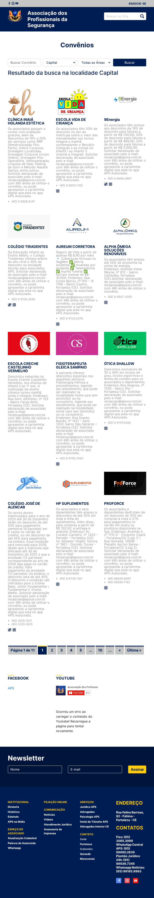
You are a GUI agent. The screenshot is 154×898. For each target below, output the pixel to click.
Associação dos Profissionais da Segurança (47, 19)
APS (11, 688)
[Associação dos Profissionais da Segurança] (15, 16)
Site (106, 184)
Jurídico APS (88, 806)
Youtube (16, 3)
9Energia (112, 119)
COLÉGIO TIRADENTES (28, 246)
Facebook (9, 3)
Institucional (18, 802)
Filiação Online (55, 802)
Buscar (142, 16)
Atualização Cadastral (22, 838)
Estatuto (13, 816)
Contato (86, 834)
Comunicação (54, 809)
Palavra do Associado (22, 843)
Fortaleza (86, 844)
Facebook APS (118, 880)
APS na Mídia (16, 821)
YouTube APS (135, 880)
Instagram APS (127, 880)
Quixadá (85, 854)
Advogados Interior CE (94, 826)
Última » (134, 650)
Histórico (14, 811)
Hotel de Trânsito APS (94, 821)
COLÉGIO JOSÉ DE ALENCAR (24, 505)
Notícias (49, 814)
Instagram (13, 3)
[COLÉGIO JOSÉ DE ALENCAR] (29, 486)
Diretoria (13, 806)
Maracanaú (87, 858)
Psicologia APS (89, 816)
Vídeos (48, 819)
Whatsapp (14, 848)
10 (100, 650)
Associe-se (137, 3)
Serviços (87, 802)
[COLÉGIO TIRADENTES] (29, 229)
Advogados (87, 811)
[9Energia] (125, 102)
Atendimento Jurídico (58, 824)
